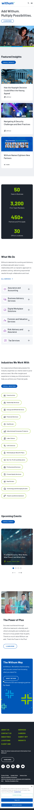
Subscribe (7, 759)
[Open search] (28, 3)
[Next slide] (20, 573)
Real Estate (10, 481)
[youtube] (23, 766)
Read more (7, 104)
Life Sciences (11, 445)
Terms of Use (23, 775)
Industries (6, 737)
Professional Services (13, 467)
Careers (22, 733)
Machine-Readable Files (11, 781)
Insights (22, 740)
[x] (18, 766)
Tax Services (14, 340)
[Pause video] (31, 43)
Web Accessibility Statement (9, 777)
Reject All (17, 800)
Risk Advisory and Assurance (15, 330)
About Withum (11, 678)
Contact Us (6, 733)
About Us (5, 730)
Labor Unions (11, 438)
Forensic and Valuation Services (17, 320)
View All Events (8, 521)
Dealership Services (13, 402)
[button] (13, 568)
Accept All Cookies (17, 805)
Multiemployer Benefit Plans (15, 452)
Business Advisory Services (16, 299)
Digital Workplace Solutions (15, 309)
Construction (11, 395)
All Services (6, 279)
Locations (5, 740)
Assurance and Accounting (14, 289)
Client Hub (6, 744)
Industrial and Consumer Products (17, 431)
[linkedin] (13, 766)
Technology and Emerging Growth (17, 488)
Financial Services (12, 417)
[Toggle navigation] (32, 3)
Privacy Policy (5, 775)
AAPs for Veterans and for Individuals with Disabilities (15, 779)
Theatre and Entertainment (15, 496)
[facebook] (3, 766)
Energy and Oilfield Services (15, 409)
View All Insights (8, 62)
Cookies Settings (17, 795)
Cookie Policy (14, 775)
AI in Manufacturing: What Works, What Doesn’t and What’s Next (17, 547)
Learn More (7, 21)
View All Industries (9, 386)
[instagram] (8, 766)
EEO (2, 781)
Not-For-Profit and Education (16, 460)
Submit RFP (23, 737)
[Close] (32, 786)
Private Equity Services (14, 474)
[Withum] (8, 3)
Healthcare (10, 424)
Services (22, 730)
